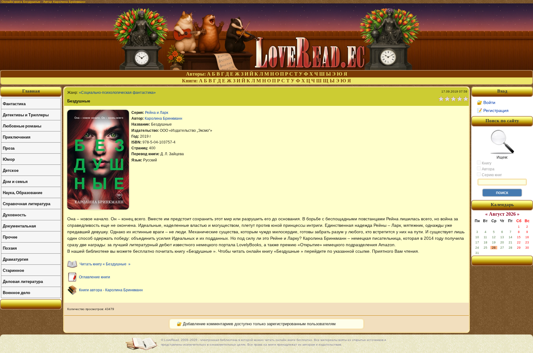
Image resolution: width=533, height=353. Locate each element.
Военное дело (16, 292)
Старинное (13, 270)
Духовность (14, 215)
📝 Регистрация (493, 110)
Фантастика (14, 103)
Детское (11, 170)
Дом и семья (15, 181)
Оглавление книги (94, 277)
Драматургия (15, 259)
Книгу (486, 163)
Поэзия (10, 248)
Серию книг (491, 175)
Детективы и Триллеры (26, 115)
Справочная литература (26, 203)
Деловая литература (23, 281)
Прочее (10, 237)
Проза (8, 148)
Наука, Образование (22, 192)
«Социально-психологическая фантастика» (117, 92)
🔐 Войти (486, 102)
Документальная (19, 226)
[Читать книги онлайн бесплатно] (266, 68)
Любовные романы (22, 126)
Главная (31, 91)
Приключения (17, 137)
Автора (487, 169)
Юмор (9, 159)
